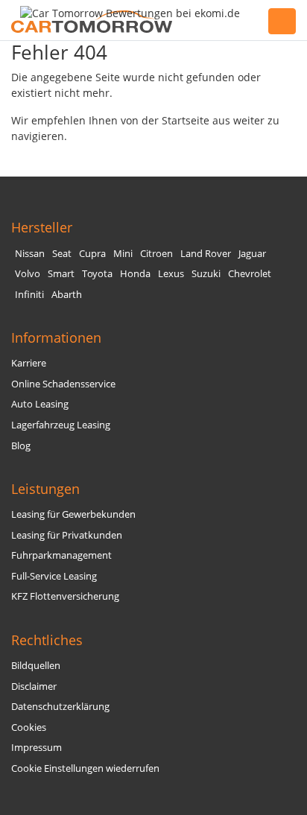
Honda (135, 273)
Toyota (97, 273)
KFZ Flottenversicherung (65, 596)
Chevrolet (249, 273)
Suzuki (206, 273)
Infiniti (29, 294)
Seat (62, 253)
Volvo (27, 273)
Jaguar (252, 253)
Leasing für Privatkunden (66, 535)
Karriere (28, 363)
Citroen (156, 253)
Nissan (30, 253)
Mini (123, 253)
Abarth (66, 294)
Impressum (36, 747)
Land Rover (205, 253)
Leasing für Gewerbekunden (73, 514)
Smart (61, 273)
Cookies (28, 727)
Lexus (171, 273)
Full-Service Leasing (54, 576)
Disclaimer (34, 686)
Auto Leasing (40, 404)
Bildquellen (35, 665)
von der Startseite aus (175, 120)
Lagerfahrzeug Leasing (60, 425)
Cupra (92, 253)
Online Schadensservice (63, 384)
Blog (21, 446)
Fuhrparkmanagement (61, 555)
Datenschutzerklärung (60, 706)
